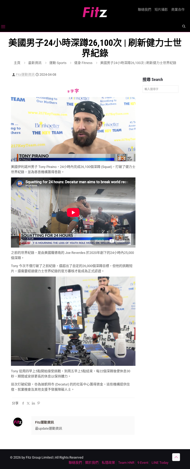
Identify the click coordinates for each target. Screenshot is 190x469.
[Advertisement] (160, 154)
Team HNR (126, 463)
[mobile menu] (3, 27)
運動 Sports (57, 63)
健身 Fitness (83, 63)
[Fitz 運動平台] (95, 10)
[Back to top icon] (176, 457)
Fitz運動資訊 (25, 74)
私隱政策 (108, 463)
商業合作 (178, 9)
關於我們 (92, 463)
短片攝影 (161, 9)
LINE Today (160, 463)
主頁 (17, 63)
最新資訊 (35, 63)
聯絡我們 (144, 9)
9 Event (142, 463)
